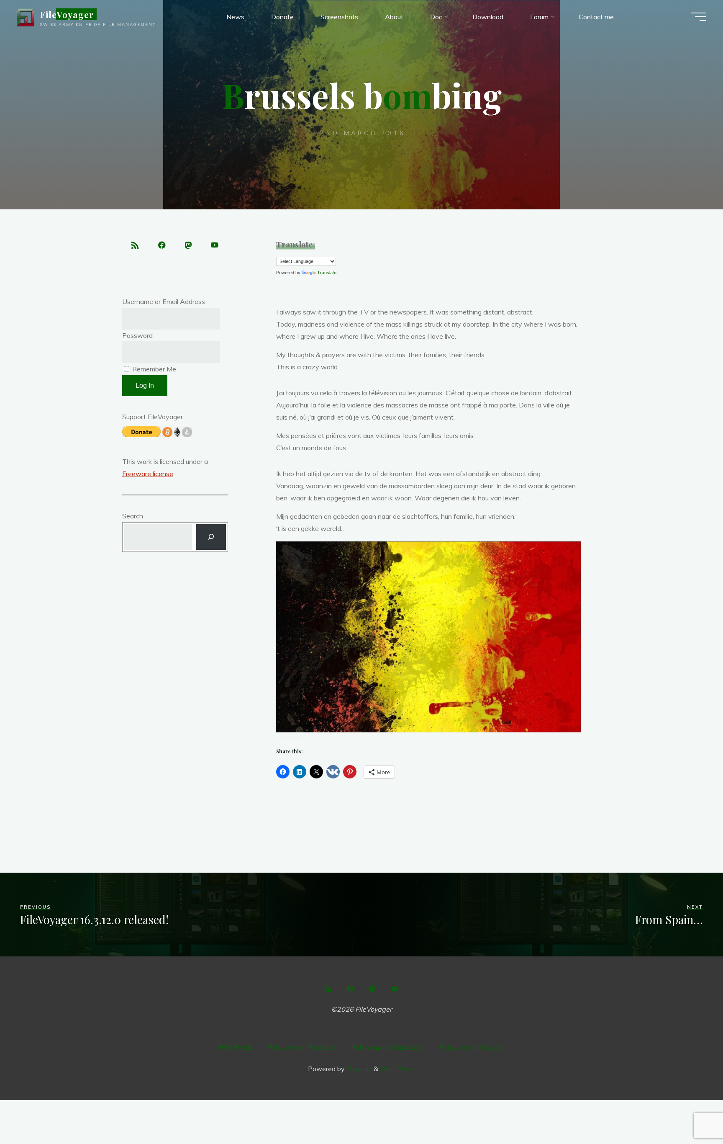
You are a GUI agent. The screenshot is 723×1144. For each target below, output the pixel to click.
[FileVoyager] (25, 17)
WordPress (397, 1068)
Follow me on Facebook (302, 1047)
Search (132, 516)
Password (137, 335)
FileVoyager (67, 14)
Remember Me (153, 369)
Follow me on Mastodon (388, 1047)
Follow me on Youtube (471, 1047)
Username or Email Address (163, 301)
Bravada (358, 1068)
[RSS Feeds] (135, 245)
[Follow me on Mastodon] (188, 245)
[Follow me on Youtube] (215, 245)
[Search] (211, 537)
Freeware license (147, 473)
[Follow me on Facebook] (162, 245)
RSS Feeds (235, 1047)
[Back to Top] (690, 1111)
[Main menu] (698, 17)
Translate (326, 272)
